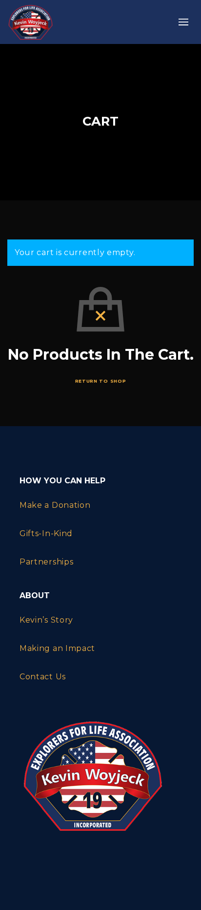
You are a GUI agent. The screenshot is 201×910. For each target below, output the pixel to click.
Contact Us (43, 676)
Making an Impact (57, 648)
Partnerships (46, 561)
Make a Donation (55, 505)
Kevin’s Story (46, 620)
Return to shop (100, 381)
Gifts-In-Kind (46, 533)
